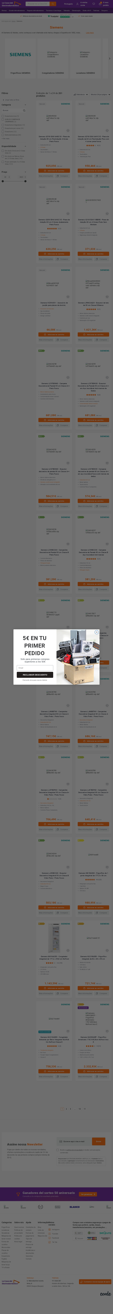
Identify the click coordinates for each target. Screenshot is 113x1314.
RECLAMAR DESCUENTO (35, 675)
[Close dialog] (97, 632)
